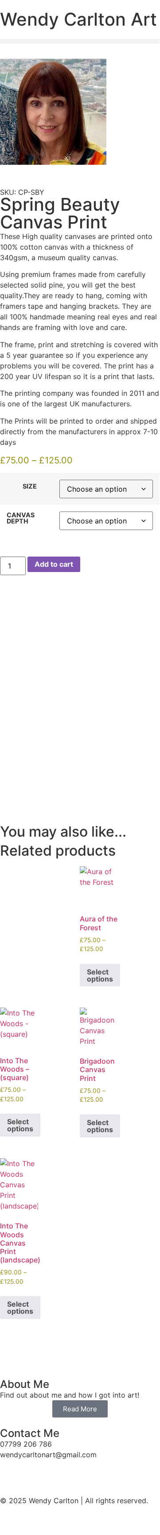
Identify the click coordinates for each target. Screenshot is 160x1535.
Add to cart (54, 564)
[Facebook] (11, 1471)
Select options (100, 975)
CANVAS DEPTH (21, 518)
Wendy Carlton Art (78, 19)
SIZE (30, 486)
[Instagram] (35, 1471)
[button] (80, 41)
